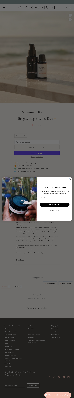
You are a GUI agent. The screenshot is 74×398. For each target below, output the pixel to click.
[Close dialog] (70, 179)
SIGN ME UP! (54, 204)
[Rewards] (57, 395)
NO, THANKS (54, 210)
